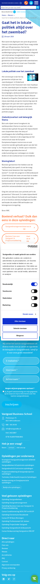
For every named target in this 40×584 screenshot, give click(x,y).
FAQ (3, 558)
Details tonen (28, 314)
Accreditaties (7, 555)
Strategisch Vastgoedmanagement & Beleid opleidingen (18, 461)
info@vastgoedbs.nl (13, 429)
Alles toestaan (20, 321)
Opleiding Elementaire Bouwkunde (15, 515)
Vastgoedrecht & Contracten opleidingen (17, 468)
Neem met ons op (13, 447)
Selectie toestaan (20, 328)
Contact (5, 561)
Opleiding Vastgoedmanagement (14, 503)
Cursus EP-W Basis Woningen (13, 518)
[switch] (34, 291)
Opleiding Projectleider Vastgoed (14, 524)
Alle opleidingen (8, 542)
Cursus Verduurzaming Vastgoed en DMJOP (18, 531)
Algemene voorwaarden (11, 565)
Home (4, 15)
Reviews (5, 548)
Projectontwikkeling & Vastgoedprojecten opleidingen (18, 473)
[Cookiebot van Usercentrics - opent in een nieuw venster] (28, 246)
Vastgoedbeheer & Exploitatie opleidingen (18, 465)
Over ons (5, 545)
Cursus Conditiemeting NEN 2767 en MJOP (18, 511)
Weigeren (20, 336)
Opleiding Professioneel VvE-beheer (15, 521)
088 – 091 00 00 (11, 424)
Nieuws (10, 15)
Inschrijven (11, 404)
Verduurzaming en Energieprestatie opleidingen (15, 481)
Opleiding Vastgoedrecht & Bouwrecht (16, 528)
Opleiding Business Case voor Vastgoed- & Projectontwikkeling (17, 507)
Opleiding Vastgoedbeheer (12, 499)
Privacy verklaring (8, 568)
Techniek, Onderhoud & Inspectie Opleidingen (19, 477)
